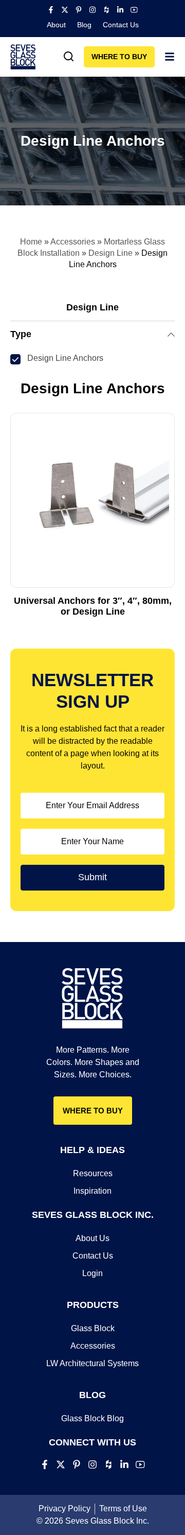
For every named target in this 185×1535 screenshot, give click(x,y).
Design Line (110, 253)
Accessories (72, 241)
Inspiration (92, 1191)
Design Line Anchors (65, 358)
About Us (92, 1238)
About (56, 25)
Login (92, 1273)
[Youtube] (134, 9)
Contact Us (121, 25)
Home (31, 241)
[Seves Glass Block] (23, 56)
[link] (69, 56)
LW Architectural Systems (92, 1363)
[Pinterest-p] (78, 9)
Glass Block (93, 1328)
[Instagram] (92, 9)
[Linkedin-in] (120, 9)
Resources (93, 1173)
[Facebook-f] (50, 9)
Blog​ (84, 25)
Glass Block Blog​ (92, 1418)
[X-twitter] (64, 9)
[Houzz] (106, 9)
